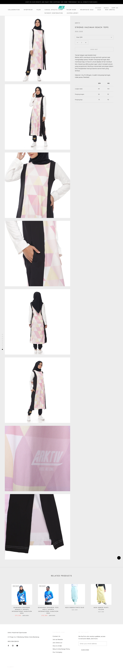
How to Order (57, 646)
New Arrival (110, 10)
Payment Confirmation (54, 13)
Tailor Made (71, 10)
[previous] (6, 598)
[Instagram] (12, 645)
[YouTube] (17, 645)
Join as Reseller (58, 639)
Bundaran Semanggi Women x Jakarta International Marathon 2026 (22, 610)
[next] (117, 598)
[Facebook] (8, 645)
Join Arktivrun (57, 643)
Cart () (115, 8)
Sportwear (28, 10)
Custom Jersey (72, 13)
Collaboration (14, 10)
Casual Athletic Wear (53, 10)
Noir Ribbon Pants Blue (74, 607)
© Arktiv (11, 667)
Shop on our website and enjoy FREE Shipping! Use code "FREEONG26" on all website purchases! (61, 2)
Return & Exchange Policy (61, 649)
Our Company (57, 652)
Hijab (39, 10)
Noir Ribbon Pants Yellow (101, 608)
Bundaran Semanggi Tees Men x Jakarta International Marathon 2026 (48, 610)
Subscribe (85, 650)
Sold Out (94, 49)
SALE (99, 10)
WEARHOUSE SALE (87, 10)
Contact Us (56, 636)
